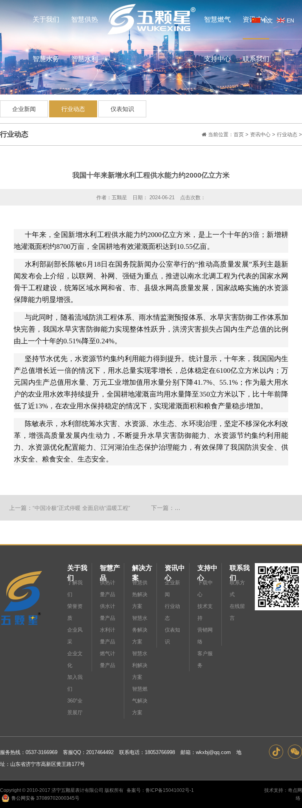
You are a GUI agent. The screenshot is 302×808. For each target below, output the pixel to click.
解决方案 (142, 568)
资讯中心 (260, 134)
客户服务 (205, 659)
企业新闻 (24, 109)
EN (290, 20)
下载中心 (205, 588)
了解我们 (75, 588)
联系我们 (240, 568)
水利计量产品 (107, 636)
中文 (267, 20)
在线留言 (237, 612)
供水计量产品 (107, 612)
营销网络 (205, 636)
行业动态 (73, 109)
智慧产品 (110, 568)
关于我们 (77, 568)
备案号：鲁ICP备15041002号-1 (160, 790)
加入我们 (75, 683)
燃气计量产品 (107, 659)
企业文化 (75, 659)
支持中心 (207, 568)
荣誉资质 (75, 612)
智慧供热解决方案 (139, 594)
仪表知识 (122, 109)
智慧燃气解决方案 (139, 700)
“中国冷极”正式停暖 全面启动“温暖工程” (81, 508)
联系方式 (237, 588)
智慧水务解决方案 (139, 630)
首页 (239, 134)
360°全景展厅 (75, 706)
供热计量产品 (107, 588)
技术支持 (205, 612)
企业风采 (75, 636)
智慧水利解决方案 (139, 665)
